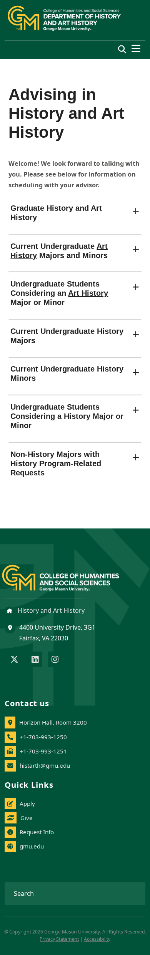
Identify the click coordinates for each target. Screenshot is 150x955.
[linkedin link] (35, 660)
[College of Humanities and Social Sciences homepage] (68, 573)
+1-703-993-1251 (43, 751)
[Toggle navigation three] (136, 48)
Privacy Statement (59, 939)
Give (26, 818)
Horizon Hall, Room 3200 (53, 722)
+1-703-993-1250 (43, 737)
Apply (27, 803)
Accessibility (97, 939)
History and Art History (50, 610)
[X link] (14, 660)
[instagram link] (55, 660)
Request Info (37, 832)
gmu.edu (32, 846)
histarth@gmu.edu (45, 765)
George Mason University (72, 931)
